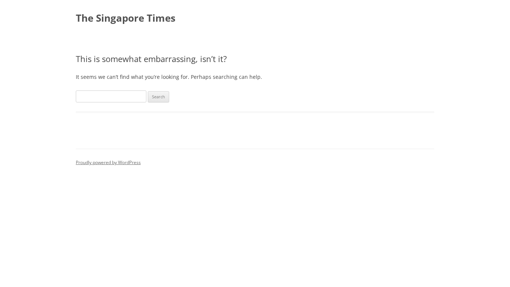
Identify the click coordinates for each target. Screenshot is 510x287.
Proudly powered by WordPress (108, 162)
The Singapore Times (125, 18)
